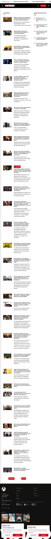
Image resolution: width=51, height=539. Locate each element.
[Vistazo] (10, 6)
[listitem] (3, 508)
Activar (18, 535)
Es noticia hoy (5, 1)
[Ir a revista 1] (5, 518)
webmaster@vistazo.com (6, 500)
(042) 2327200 (4, 496)
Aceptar (43, 535)
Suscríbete (43, 5)
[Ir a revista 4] (26, 518)
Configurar (33, 535)
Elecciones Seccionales (38, 1)
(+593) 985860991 (5, 495)
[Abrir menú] (2, 5)
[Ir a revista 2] (12, 518)
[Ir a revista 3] (19, 518)
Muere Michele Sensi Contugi (21, 1)
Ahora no (7, 535)
